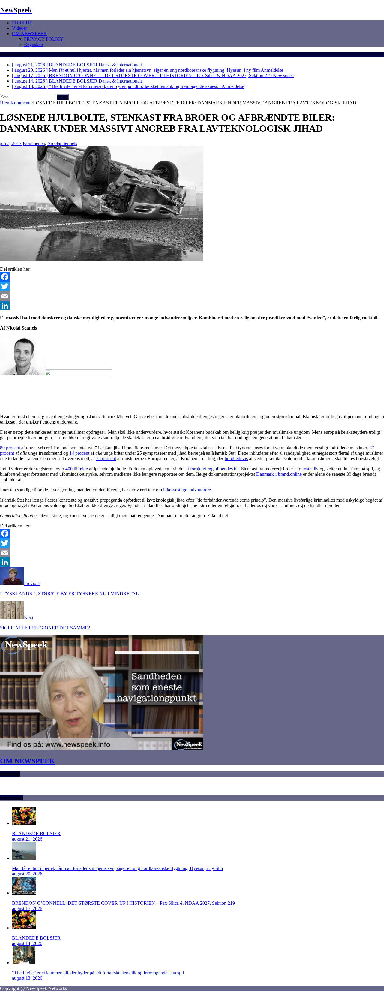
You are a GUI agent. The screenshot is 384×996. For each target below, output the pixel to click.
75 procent (106, 458)
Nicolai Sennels (62, 143)
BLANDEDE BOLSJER (36, 833)
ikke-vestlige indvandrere (187, 489)
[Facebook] (192, 277)
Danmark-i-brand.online (279, 474)
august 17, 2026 (27, 908)
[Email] (192, 296)
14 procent (79, 453)
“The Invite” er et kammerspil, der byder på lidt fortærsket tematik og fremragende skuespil (98, 972)
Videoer (19, 28)
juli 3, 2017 (11, 143)
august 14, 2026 (27, 943)
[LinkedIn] (192, 305)
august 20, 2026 (27, 873)
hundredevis (236, 458)
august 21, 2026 (27, 838)
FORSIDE (22, 22)
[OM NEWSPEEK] (101, 748)
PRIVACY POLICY (44, 38)
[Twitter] (192, 286)
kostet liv (310, 468)
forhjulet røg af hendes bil (214, 468)
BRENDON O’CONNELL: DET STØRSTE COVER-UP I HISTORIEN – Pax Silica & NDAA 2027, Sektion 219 (123, 903)
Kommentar (34, 143)
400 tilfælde (76, 468)
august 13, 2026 (27, 978)
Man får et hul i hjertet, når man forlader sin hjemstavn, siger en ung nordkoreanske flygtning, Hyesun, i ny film (117, 868)
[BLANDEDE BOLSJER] (24, 823)
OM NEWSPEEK (29, 33)
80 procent (10, 447)
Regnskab (33, 44)
